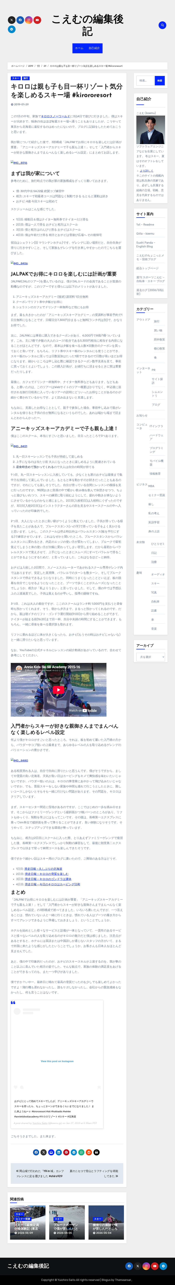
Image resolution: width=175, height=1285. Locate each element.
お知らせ (141, 415)
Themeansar (123, 1280)
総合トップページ (147, 268)
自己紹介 (94, 48)
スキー (15, 78)
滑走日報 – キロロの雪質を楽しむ (47, 874)
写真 (154, 592)
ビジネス (141, 484)
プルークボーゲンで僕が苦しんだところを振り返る (65, 1229)
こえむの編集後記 (28, 1266)
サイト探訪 (157, 380)
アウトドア (143, 319)
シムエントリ (157, 393)
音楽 (154, 628)
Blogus (106, 1280)
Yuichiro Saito (39, 1123)
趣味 (139, 572)
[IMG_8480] (19, 760)
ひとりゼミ (158, 543)
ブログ (156, 404)
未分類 (140, 542)
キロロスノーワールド (55, 116)
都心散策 (159, 348)
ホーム (79, 48)
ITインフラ (156, 426)
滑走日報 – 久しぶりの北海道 (43, 868)
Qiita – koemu (145, 233)
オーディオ (158, 574)
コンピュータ (141, 426)
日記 (154, 552)
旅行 (25, 78)
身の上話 (153, 531)
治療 (154, 562)
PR (153, 370)
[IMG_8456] (19, 263)
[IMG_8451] (19, 446)
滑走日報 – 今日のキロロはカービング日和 (52, 884)
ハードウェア (157, 437)
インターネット (143, 370)
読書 (154, 610)
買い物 (158, 330)
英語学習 (153, 522)
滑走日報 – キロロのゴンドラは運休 (48, 879)
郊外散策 (159, 339)
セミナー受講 (23, 1219)
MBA (151, 486)
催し (151, 504)
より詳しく (146, 170)
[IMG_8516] (19, 162)
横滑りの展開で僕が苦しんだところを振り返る (105, 1229)
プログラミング (157, 449)
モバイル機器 (157, 462)
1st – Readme (145, 224)
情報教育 (155, 473)
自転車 (155, 601)
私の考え (153, 513)
